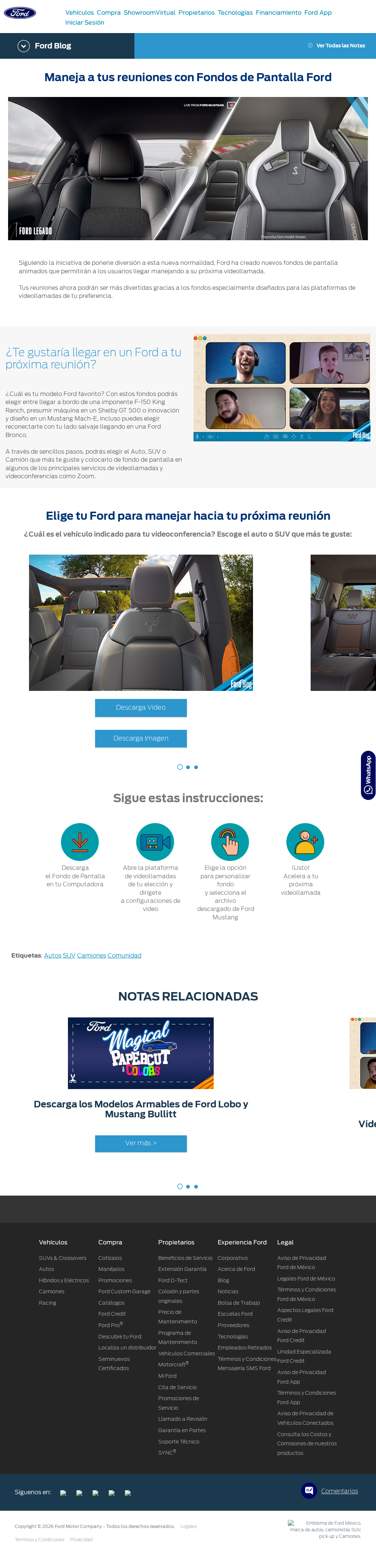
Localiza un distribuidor (127, 1348)
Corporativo (233, 1258)
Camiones (91, 955)
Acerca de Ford (236, 1269)
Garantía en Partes (182, 1430)
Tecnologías (233, 1337)
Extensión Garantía (182, 1269)
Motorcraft (173, 1364)
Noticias (228, 1291)
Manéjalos (111, 1269)
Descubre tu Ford (119, 1337)
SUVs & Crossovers (62, 1258)
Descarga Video (141, 707)
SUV (69, 955)
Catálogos (111, 1303)
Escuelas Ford (235, 1314)
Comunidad (124, 955)
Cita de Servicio (177, 1387)
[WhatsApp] (368, 775)
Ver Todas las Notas (341, 45)
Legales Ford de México (306, 1279)
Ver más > (141, 1143)
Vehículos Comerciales (186, 1353)
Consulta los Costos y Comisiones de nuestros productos (307, 1443)
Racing (47, 1303)
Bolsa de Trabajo (239, 1303)
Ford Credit (112, 1314)
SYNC (167, 1453)
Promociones (115, 1280)
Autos (52, 955)
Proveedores (233, 1325)
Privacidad (81, 1540)
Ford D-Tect (173, 1280)
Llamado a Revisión (182, 1419)
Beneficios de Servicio (185, 1258)
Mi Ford (167, 1376)
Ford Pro (110, 1325)
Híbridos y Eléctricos (64, 1280)
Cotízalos (110, 1258)
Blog (223, 1280)
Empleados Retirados (245, 1348)
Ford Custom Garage (124, 1291)
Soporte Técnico (178, 1442)
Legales (189, 1526)
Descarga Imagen (141, 738)
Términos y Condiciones (39, 1540)
